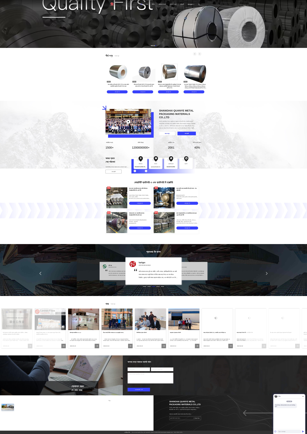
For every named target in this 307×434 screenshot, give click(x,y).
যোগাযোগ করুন (173, 4)
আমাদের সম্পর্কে (162, 4)
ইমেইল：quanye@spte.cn (114, 408)
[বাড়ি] (112, 4)
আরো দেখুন (117, 55)
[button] (195, 54)
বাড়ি (141, 4)
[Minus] (303, 396)
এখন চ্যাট (114, 171)
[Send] (303, 431)
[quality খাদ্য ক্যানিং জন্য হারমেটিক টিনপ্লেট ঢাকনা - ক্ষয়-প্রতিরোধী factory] (164, 197)
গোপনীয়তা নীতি (127, 432)
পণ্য (147, 4)
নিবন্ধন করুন (197, 418)
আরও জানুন (167, 133)
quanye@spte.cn (155, 166)
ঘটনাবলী (182, 4)
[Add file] (275, 431)
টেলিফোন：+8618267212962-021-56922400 (118, 405)
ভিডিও (153, 4)
